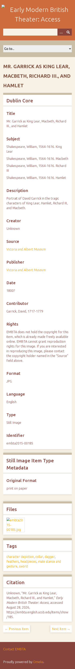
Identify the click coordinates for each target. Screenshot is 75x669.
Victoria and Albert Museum (26, 249)
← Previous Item (16, 629)
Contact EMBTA (14, 649)
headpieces (28, 561)
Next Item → (61, 629)
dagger (50, 556)
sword (23, 566)
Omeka (38, 662)
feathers (12, 561)
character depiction (20, 556)
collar (39, 556)
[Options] (61, 32)
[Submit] (68, 32)
